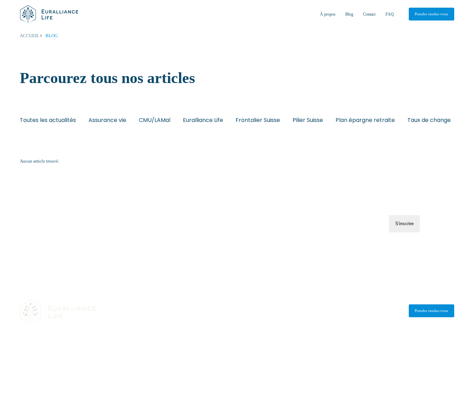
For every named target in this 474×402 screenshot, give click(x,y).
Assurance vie (107, 120)
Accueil (30, 35)
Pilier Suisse (308, 120)
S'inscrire (404, 223)
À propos (328, 14)
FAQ (390, 14)
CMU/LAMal (154, 120)
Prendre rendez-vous (431, 14)
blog (51, 35)
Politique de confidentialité (89, 358)
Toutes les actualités (48, 120)
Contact (369, 14)
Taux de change (429, 120)
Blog (349, 14)
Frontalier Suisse (258, 120)
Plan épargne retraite (365, 120)
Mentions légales (37, 358)
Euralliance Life (203, 120)
